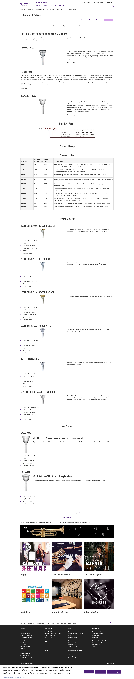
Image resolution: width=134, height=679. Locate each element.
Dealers (83, 2)
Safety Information (72, 646)
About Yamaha (95, 628)
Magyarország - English (101, 2)
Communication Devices (25, 655)
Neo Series (82, 26)
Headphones (23, 648)
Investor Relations (96, 644)
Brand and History (96, 642)
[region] (67, 672)
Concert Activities (48, 637)
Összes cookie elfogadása (114, 672)
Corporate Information (97, 631)
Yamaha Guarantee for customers (75, 633)
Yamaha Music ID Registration (75, 650)
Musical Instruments (40, 9)
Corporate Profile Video (97, 633)
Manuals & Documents (73, 641)
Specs (91, 20)
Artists (45, 5)
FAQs (69, 635)
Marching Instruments (25, 646)
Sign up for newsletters (73, 654)
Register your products (73, 656)
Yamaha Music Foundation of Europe (52, 633)
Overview (84, 20)
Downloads (53, 5)
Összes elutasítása (100, 672)
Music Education (48, 628)
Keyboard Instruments (25, 633)
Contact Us (70, 631)
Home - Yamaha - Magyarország (27, 9)
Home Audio (23, 651)
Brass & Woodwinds (41, 3)
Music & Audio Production (26, 635)
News (45, 641)
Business (109, 2)
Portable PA (23, 650)
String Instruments (24, 642)
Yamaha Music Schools (49, 631)
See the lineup (71, 62)
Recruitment (95, 637)
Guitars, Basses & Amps (26, 637)
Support (88, 2)
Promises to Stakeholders (98, 641)
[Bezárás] (131, 672)
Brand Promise (95, 635)
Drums (21, 639)
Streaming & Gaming (25, 653)
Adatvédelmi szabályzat (14, 677)
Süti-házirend (23, 677)
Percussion (23, 644)
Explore (61, 5)
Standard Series (52, 26)
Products (37, 5)
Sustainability (95, 646)
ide (62, 673)
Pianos (22, 631)
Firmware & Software (73, 642)
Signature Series (67, 26)
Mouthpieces (63, 9)
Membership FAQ (72, 657)
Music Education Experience (50, 635)
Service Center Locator (73, 637)
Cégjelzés (5, 677)
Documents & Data (72, 644)
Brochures (70, 639)
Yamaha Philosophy (96, 639)
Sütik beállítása (89, 672)
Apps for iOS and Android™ (26, 657)
